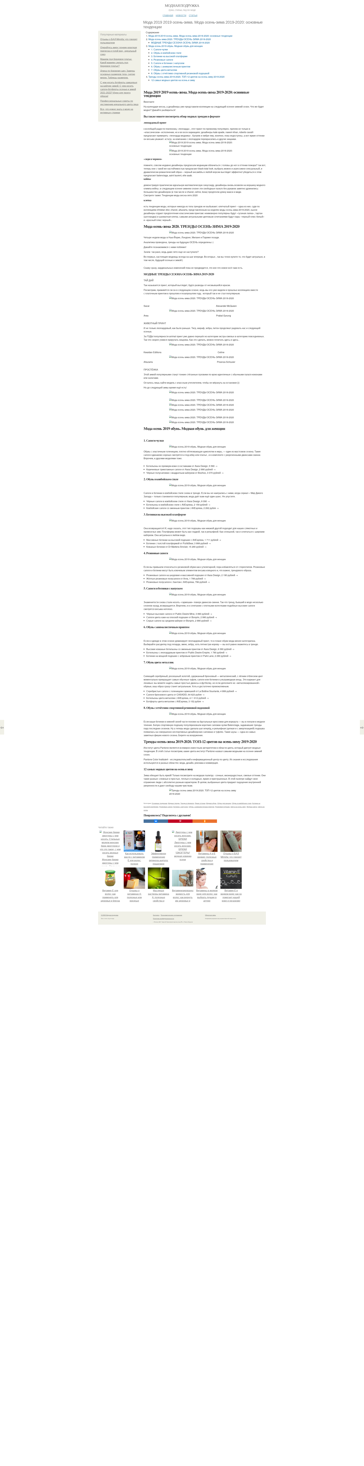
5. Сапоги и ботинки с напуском (167, 63)
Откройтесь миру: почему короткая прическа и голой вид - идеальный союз (118, 51)
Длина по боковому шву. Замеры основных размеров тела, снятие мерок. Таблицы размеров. (117, 74)
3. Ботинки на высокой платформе (169, 56)
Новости (181, 15)
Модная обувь (211, 803)
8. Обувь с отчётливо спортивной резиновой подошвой (180, 73)
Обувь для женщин (224, 803)
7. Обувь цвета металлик (164, 70)
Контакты (156, 915)
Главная (168, 15)
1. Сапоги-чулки (159, 49)
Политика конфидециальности (163, 919)
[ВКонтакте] (156, 821)
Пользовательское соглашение (171, 915)
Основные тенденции (159, 803)
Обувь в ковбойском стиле (241, 803)
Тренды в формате (187, 803)
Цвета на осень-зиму (238, 807)
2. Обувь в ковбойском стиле (166, 52)
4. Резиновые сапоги (162, 59)
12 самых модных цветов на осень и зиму (173, 80)
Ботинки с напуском (180, 807)
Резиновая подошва (222, 807)
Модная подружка (182, 5)
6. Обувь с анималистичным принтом (170, 66)
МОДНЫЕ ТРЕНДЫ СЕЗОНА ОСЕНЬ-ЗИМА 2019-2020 (180, 42)
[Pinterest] (180, 821)
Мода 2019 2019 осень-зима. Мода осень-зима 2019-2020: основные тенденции (190, 35)
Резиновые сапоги (165, 807)
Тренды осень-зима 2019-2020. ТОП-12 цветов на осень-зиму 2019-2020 (186, 76)
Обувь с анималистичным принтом (201, 807)
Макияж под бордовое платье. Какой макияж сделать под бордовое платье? (116, 62)
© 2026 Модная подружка (109, 915)
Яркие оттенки (200, 803)
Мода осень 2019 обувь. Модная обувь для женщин (175, 46)
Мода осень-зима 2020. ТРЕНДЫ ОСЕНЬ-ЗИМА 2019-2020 (179, 39)
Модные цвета (252, 807)
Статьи (193, 15)
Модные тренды (174, 803)
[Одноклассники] (205, 821)
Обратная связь (210, 915)
